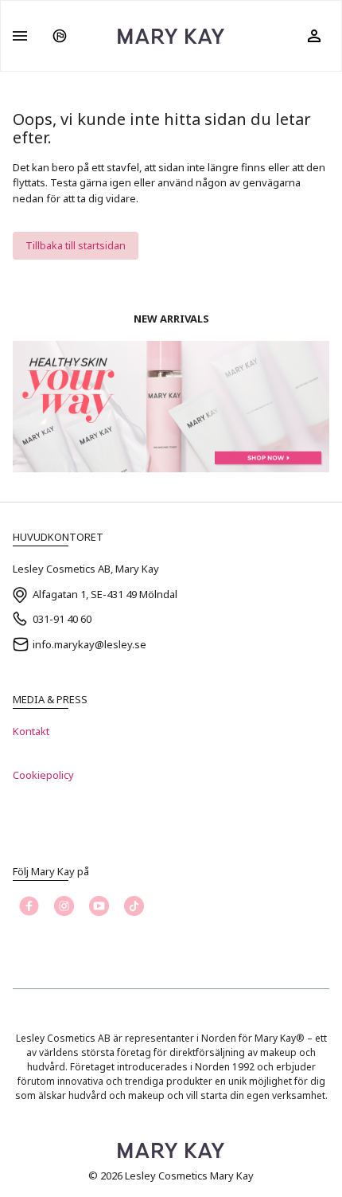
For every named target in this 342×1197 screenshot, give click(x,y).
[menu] (20, 36)
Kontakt (31, 731)
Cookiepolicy (43, 775)
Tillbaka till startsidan (75, 245)
